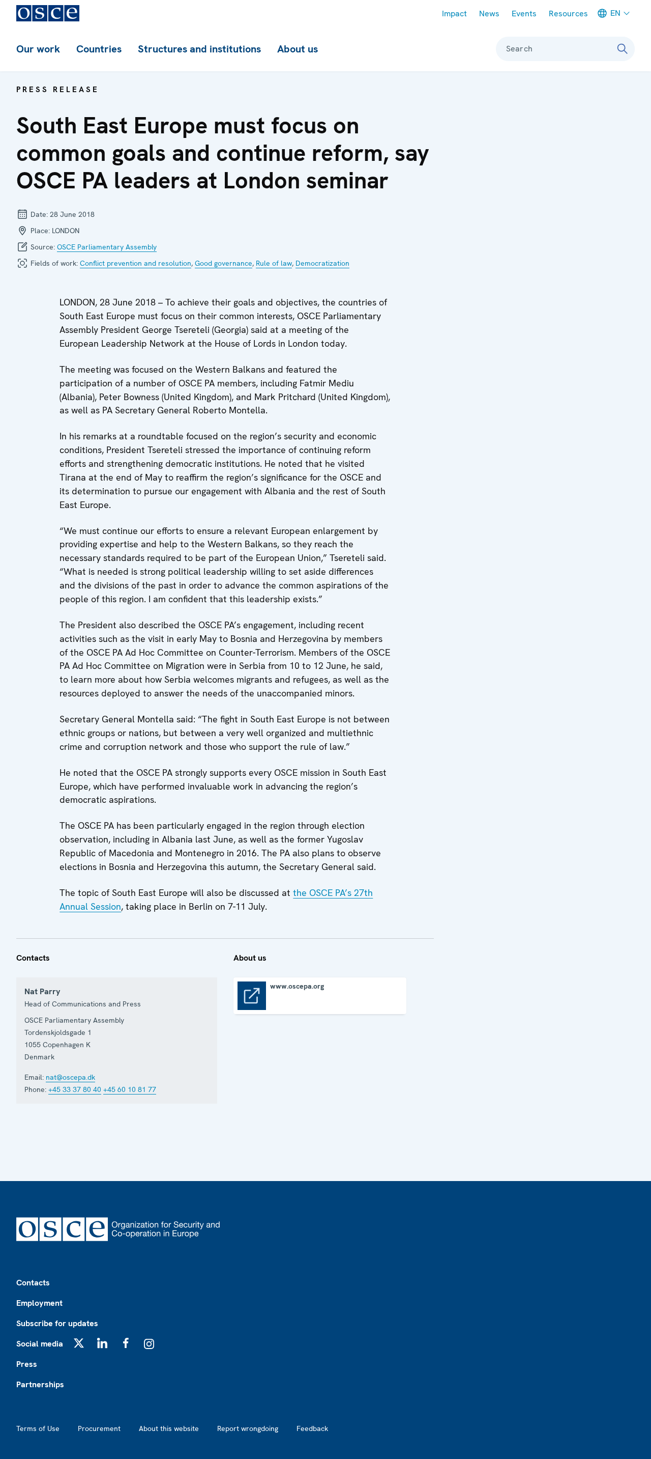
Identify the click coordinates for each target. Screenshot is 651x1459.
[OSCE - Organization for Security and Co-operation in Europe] (47, 13)
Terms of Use (38, 1428)
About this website (169, 1428)
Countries (99, 48)
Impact (454, 13)
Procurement (99, 1428)
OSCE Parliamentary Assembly (107, 246)
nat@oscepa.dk (70, 1077)
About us (297, 48)
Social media (39, 1343)
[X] (78, 1343)
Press (26, 1364)
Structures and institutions (199, 48)
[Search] (622, 49)
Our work (38, 48)
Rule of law (274, 263)
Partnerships (40, 1384)
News (489, 13)
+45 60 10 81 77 (129, 1089)
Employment (39, 1303)
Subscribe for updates (57, 1323)
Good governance (223, 263)
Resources (568, 13)
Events (524, 13)
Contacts (33, 1282)
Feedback (312, 1428)
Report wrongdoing (247, 1428)
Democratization (322, 263)
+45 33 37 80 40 (74, 1089)
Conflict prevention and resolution (135, 263)
